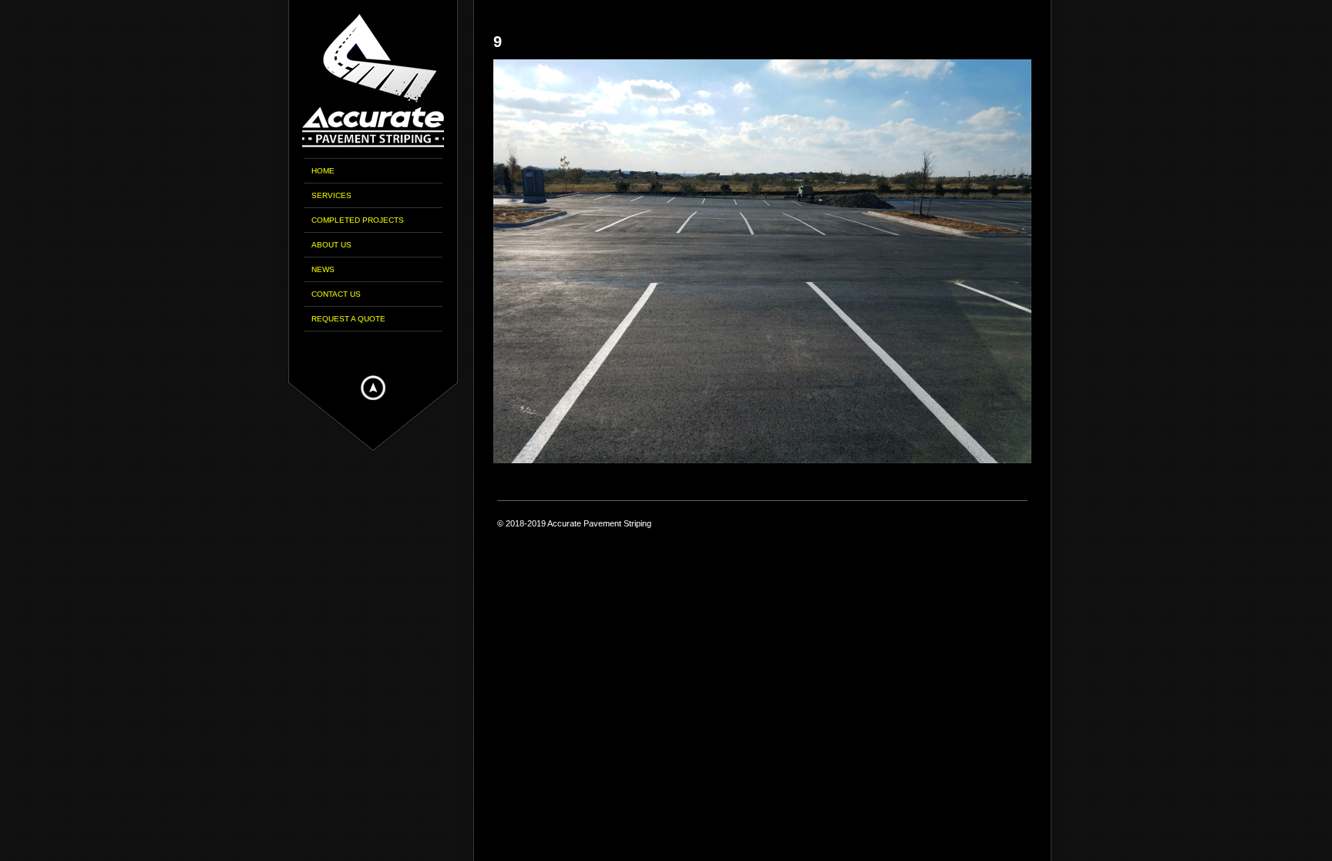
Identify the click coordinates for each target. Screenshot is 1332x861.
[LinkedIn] (395, 350)
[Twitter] (373, 350)
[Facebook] (352, 350)
